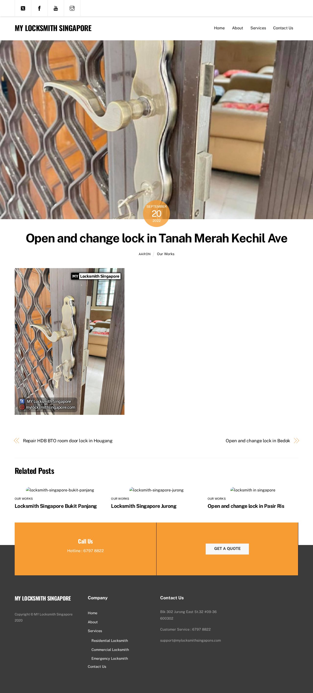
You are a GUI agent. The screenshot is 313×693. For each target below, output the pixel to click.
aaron (145, 254)
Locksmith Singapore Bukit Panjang (56, 506)
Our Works (165, 254)
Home (219, 28)
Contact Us (283, 28)
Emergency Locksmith (109, 658)
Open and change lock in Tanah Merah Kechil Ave (157, 238)
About (237, 28)
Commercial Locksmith (110, 650)
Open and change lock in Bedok (258, 440)
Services (258, 28)
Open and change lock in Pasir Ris (246, 506)
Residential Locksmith (109, 640)
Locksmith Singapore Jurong (143, 506)
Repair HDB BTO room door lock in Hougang (67, 440)
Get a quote (227, 548)
